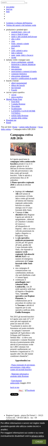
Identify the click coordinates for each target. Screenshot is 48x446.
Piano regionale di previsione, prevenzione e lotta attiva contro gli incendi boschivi (22, 367)
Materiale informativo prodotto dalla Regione (19, 375)
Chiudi (39, 442)
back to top (14, 387)
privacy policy (37, 436)
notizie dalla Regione (27, 127)
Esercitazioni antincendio (16, 382)
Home (14, 127)
